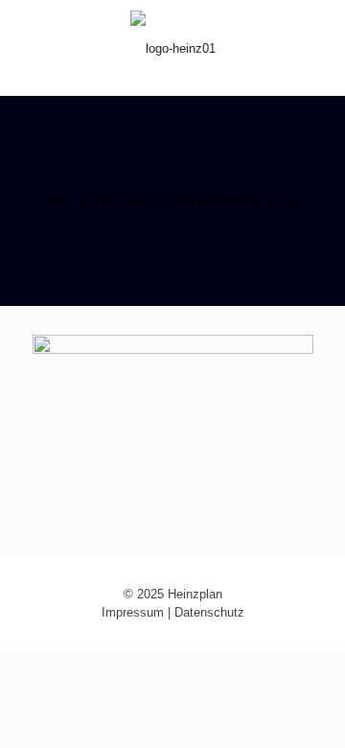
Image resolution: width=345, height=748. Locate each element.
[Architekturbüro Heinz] (172, 48)
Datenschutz (209, 612)
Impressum (133, 612)
